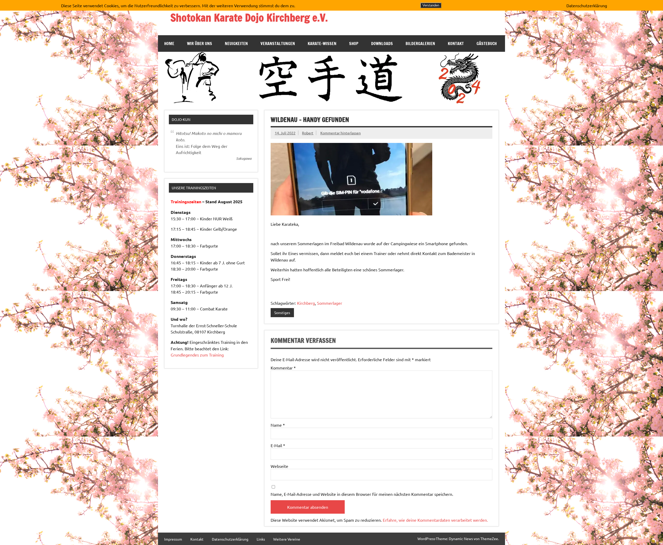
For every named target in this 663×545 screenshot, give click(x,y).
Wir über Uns (199, 43)
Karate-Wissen (322, 43)
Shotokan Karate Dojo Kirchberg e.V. (249, 17)
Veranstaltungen (278, 43)
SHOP (353, 43)
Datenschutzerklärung (230, 539)
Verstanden (430, 5)
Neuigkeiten (236, 43)
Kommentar (283, 368)
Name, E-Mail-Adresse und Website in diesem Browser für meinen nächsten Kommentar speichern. (362, 494)
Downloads (382, 43)
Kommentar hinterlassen (340, 132)
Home (169, 43)
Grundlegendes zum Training (197, 354)
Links (261, 539)
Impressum (173, 539)
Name (278, 425)
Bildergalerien (420, 43)
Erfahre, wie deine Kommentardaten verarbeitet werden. (435, 519)
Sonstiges (282, 312)
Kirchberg (306, 303)
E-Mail (278, 445)
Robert (307, 132)
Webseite (279, 466)
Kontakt (456, 43)
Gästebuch (487, 43)
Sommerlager (329, 303)
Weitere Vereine (286, 539)
